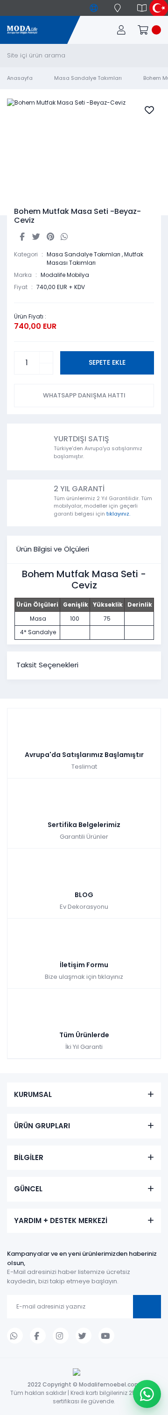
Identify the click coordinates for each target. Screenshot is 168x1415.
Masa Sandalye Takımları (83, 254)
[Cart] (149, 30)
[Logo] (22, 30)
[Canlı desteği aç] (147, 1394)
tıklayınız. (118, 513)
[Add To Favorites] (149, 110)
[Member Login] (121, 30)
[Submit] (147, 1306)
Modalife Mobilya (65, 275)
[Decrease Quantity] (46, 369)
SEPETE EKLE (107, 362)
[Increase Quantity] (46, 357)
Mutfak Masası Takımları (95, 258)
